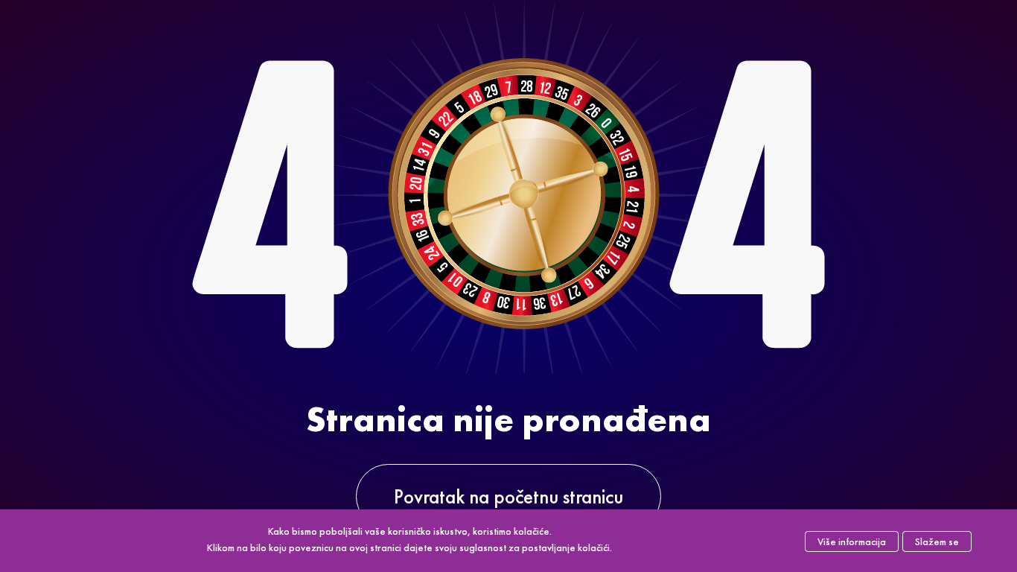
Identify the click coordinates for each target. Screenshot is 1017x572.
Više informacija (851, 541)
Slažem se (937, 541)
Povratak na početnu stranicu (508, 496)
